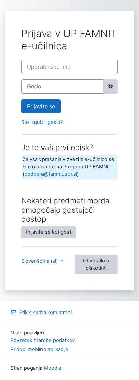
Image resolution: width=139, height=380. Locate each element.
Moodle (52, 368)
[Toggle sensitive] (110, 86)
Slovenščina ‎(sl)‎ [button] (40, 261)
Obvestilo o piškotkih (96, 264)
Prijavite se (41, 106)
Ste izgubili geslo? (42, 122)
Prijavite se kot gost (48, 232)
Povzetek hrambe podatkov (42, 340)
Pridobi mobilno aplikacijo (39, 349)
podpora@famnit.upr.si (50, 174)
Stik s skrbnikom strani (45, 312)
